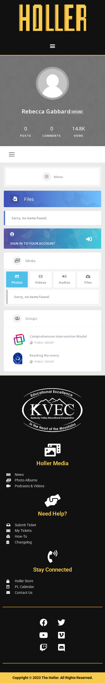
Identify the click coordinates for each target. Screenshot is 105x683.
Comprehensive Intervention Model (58, 336)
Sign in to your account (32, 243)
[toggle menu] (12, 154)
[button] (52, 46)
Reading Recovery (44, 355)
